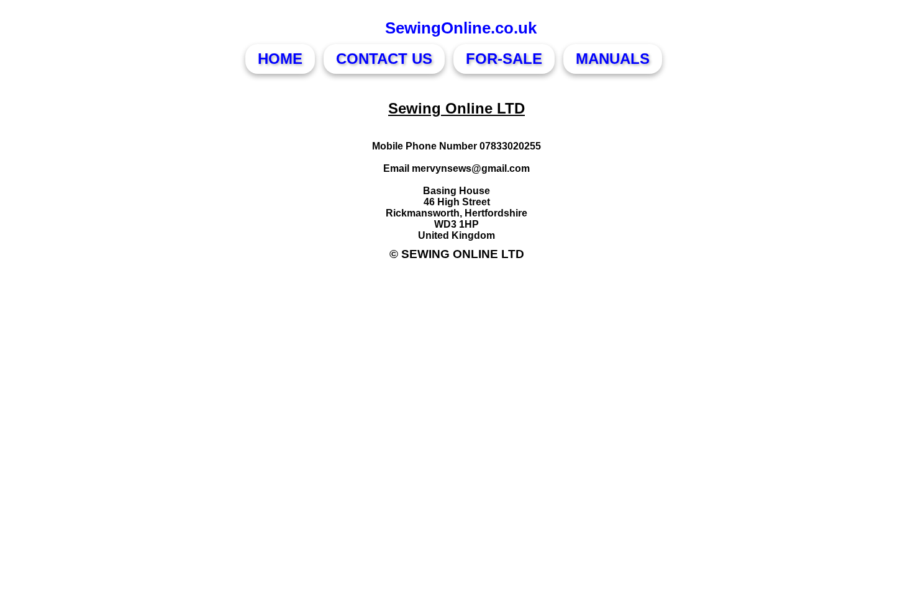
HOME (280, 58)
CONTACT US (384, 58)
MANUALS (613, 58)
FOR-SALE (504, 58)
